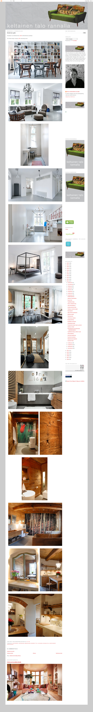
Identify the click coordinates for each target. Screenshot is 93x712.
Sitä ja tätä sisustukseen (72, 312)
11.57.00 (28, 641)
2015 (68, 275)
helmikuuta (70, 346)
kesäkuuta (70, 293)
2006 (68, 359)
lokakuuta (70, 286)
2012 (68, 280)
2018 (68, 270)
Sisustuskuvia (70, 316)
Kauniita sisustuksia (71, 337)
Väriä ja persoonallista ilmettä (14, 662)
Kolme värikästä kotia (72, 303)
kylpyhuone (15, 643)
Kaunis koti (70, 300)
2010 (68, 352)
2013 (68, 279)
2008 (68, 355)
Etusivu (34, 653)
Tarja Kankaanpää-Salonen (73, 91)
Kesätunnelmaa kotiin (72, 307)
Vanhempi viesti (59, 653)
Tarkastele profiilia (70, 96)
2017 (68, 272)
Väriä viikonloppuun (71, 305)
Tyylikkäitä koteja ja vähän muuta (74, 331)
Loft (19, 38)
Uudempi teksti (10, 653)
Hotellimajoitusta (71, 296)
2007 (68, 357)
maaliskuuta (70, 344)
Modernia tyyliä (11, 33)
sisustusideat (52, 643)
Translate (75, 40)
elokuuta (70, 289)
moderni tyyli (34, 643)
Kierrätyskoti (70, 310)
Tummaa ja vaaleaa (72, 317)
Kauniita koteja (71, 340)
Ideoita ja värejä (71, 326)
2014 (68, 277)
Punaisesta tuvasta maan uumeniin (75, 325)
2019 (68, 268)
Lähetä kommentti (10, 651)
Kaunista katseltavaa (72, 335)
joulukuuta (70, 282)
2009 (68, 354)
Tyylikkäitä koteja (71, 301)
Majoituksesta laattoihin (72, 338)
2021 (68, 264)
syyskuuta (70, 287)
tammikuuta (70, 348)
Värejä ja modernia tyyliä (73, 309)
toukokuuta (70, 295)
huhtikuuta (70, 342)
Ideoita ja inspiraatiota (72, 298)
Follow (66, 229)
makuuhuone (28, 643)
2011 (68, 350)
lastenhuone (21, 643)
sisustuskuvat (10, 644)
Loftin (21, 35)
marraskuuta (70, 284)
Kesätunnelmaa (71, 319)
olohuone (40, 643)
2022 (68, 263)
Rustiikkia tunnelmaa (72, 321)
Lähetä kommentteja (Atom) (15, 655)
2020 (68, 266)
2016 (68, 273)
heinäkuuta (70, 291)
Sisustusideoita (71, 333)
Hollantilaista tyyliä (71, 323)
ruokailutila (46, 643)
